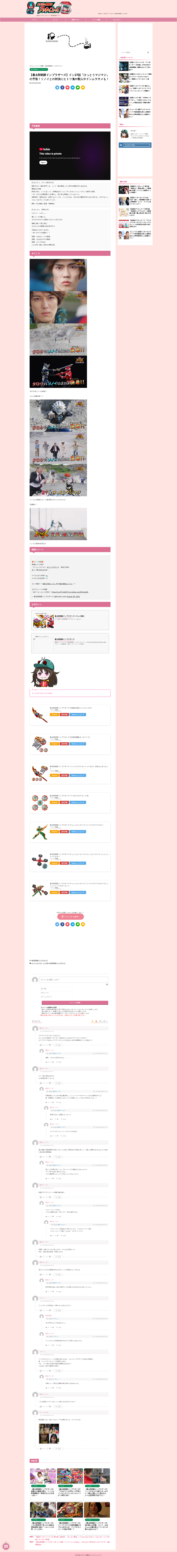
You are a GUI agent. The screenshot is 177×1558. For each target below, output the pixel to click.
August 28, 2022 (73, 597)
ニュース (55, 19)
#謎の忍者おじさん (49, 584)
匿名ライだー (57, 1165)
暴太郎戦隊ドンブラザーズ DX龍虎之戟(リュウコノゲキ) (71, 708)
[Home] (49, 12)
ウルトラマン (117, 19)
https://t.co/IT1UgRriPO (60, 592)
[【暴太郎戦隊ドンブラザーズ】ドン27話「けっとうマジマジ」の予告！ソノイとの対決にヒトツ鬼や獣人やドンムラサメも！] (73, 87)
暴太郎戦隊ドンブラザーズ (40, 960)
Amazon (54, 714)
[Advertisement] (113, 7)
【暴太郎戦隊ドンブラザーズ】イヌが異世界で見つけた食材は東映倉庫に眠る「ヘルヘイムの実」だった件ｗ (42, 1526)
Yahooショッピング (77, 714)
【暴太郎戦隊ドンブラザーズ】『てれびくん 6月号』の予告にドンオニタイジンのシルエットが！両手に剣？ (69, 1492)
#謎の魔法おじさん (65, 584)
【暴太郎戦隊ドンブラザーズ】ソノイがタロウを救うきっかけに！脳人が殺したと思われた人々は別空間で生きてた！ (96, 1492)
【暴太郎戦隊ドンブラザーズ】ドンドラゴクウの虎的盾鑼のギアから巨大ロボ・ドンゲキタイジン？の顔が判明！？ (69, 1526)
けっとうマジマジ (37, 963)
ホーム (35, 19)
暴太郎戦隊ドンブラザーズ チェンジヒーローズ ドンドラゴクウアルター (76, 825)
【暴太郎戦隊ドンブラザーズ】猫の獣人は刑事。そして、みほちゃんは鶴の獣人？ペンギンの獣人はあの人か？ (96, 1526)
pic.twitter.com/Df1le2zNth (78, 592)
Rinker (56, 709)
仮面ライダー (76, 19)
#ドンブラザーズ (53, 567)
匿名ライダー (57, 1053)
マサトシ (55, 1318)
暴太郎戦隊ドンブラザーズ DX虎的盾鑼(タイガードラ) (70, 737)
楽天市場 (64, 714)
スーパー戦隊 (96, 19)
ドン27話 (46, 963)
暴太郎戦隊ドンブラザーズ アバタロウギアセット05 (69, 796)
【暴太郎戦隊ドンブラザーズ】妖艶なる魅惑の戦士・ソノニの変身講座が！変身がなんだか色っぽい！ (42, 1492)
